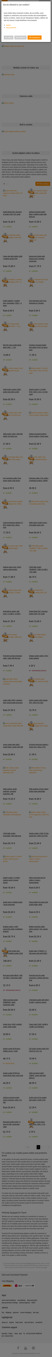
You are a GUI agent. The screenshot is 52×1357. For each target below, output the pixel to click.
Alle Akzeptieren (34, 37)
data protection (11, 28)
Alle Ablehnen (20, 37)
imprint (8, 25)
